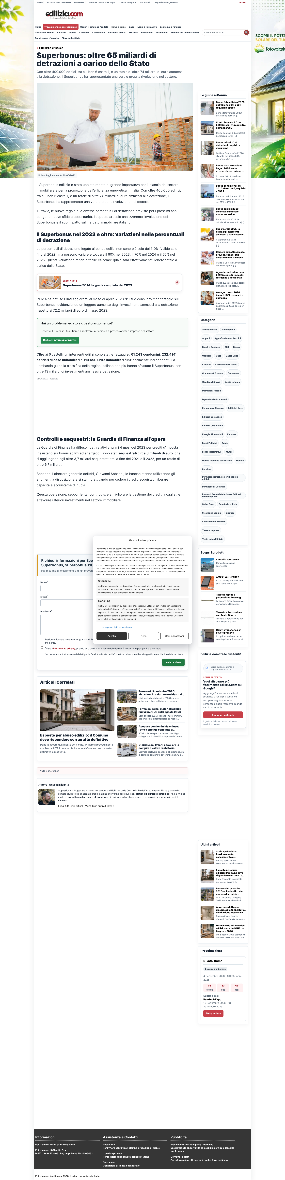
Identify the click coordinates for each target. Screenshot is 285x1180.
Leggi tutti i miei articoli (70, 806)
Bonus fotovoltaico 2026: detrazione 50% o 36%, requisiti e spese (230, 105)
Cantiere (206, 355)
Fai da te (61, 32)
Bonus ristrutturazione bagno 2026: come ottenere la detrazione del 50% (230, 168)
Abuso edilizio (209, 329)
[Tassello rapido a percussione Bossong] (207, 600)
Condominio (98, 32)
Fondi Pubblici (209, 443)
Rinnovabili (147, 32)
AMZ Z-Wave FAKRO (227, 577)
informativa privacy (64, 648)
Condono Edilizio (211, 382)
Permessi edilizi (117, 32)
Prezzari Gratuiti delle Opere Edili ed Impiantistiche (221, 495)
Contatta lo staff (180, 1156)
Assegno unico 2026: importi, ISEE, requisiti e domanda (229, 295)
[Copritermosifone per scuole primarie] (207, 635)
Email (44, 596)
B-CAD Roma (212, 961)
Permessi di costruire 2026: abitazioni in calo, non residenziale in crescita (229, 891)
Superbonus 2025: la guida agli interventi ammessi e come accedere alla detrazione (231, 232)
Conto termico (232, 382)
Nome (44, 582)
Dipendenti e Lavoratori (214, 399)
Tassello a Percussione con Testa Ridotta (229, 613)
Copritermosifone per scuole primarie (228, 631)
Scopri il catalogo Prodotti (94, 27)
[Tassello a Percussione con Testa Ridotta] (207, 618)
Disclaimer (109, 1162)
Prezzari (133, 32)
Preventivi (162, 32)
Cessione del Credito (226, 364)
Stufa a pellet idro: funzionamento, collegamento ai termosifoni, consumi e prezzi (229, 854)
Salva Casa (208, 504)
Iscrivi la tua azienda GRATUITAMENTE (65, 2)
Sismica (230, 513)
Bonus (72, 32)
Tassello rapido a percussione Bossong (228, 596)
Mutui (229, 451)
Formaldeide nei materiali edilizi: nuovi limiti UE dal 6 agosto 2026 (230, 928)
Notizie (240, 460)
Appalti (206, 338)
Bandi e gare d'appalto (47, 38)
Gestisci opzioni (174, 636)
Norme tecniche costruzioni (217, 460)
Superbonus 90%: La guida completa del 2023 (97, 285)
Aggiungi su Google (223, 715)
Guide (225, 443)
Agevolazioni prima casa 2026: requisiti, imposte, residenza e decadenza (230, 275)
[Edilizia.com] (64, 14)
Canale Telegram (128, 2)
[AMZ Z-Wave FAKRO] (207, 583)
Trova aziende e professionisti (60, 27)
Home (40, 2)
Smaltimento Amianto (213, 521)
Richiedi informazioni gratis (60, 340)
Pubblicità (145, 2)
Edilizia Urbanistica (212, 425)
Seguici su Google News (166, 2)
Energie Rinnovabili (212, 434)
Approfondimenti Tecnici (227, 338)
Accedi (242, 2)
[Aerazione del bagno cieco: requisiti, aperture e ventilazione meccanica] (207, 913)
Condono (84, 32)
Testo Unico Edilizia (212, 539)
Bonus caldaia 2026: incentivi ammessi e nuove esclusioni (227, 212)
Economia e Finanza (170, 27)
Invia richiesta (173, 662)
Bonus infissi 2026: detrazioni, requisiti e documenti (228, 145)
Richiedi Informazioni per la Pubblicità (192, 1144)
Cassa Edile (232, 355)
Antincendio (228, 329)
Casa (131, 27)
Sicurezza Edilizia (212, 513)
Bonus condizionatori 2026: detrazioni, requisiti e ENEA (231, 188)
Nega (143, 636)
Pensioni (206, 469)
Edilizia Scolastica (212, 417)
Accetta (112, 636)
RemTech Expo (212, 999)
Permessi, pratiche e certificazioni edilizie (220, 477)
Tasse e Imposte (210, 530)
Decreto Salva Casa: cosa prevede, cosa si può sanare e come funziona (230, 255)
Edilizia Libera (235, 408)
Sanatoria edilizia (228, 504)
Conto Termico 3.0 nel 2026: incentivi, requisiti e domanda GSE (231, 125)
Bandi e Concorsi (211, 347)
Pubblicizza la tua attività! (185, 32)
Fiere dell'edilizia (71, 38)
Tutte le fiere (213, 1013)
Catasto (206, 364)
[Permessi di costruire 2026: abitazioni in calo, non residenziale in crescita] (207, 894)
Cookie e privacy (112, 1153)
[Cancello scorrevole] (207, 565)
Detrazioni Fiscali (44, 32)
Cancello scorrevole (227, 559)
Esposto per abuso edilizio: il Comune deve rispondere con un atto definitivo (229, 873)
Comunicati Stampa (212, 373)
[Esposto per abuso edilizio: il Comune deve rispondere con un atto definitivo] (207, 876)
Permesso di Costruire (213, 486)
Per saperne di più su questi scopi (116, 627)
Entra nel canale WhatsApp (102, 2)
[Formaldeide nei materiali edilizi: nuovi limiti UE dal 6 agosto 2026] (207, 931)
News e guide (118, 27)
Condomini (233, 373)
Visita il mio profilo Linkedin (99, 806)
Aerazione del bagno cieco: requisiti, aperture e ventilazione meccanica (231, 910)
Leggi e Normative (147, 27)
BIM (227, 347)
